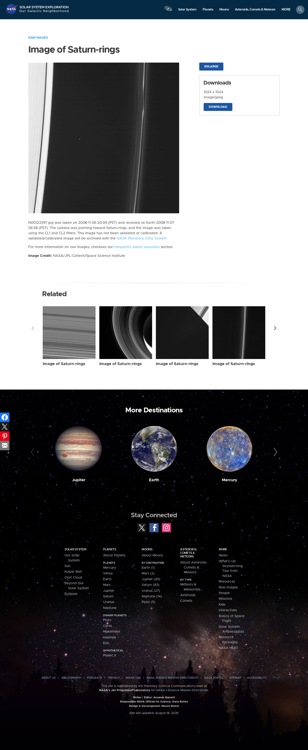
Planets (109, 549)
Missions (225, 598)
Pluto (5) (148, 602)
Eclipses (71, 594)
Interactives (228, 610)
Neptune (109, 608)
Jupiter (78, 480)
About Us (48, 678)
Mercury (229, 480)
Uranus (108, 602)
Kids (222, 604)
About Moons (152, 555)
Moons (147, 549)
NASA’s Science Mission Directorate (182, 690)
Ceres (107, 626)
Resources (227, 581)
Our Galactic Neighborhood (44, 12)
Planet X (109, 655)
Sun (67, 566)
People (224, 593)
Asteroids (187, 595)
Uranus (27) (151, 590)
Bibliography (72, 678)
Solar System (75, 549)
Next (275, 328)
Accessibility (257, 678)
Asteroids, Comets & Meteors (188, 553)
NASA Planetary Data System (142, 238)
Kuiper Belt (73, 571)
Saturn (108, 596)
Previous (33, 328)
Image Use (133, 678)
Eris (106, 643)
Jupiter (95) (151, 579)
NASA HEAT (228, 648)
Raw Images (38, 37)
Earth (154, 480)
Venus (108, 573)
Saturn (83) (150, 585)
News (223, 555)
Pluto (107, 620)
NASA (12, 9)
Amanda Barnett (164, 697)
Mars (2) (148, 573)
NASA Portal (214, 678)
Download (218, 106)
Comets (186, 600)
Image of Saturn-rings (64, 364)
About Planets (114, 555)
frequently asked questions (137, 247)
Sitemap (235, 678)
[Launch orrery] (168, 10)
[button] (286, 10)
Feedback (94, 678)
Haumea (109, 637)
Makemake (111, 631)
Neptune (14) (152, 596)
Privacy (114, 678)
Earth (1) (148, 567)
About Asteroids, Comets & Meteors (193, 567)
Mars (107, 585)
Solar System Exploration (44, 6)
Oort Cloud (73, 577)
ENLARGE (211, 66)
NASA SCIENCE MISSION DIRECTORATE (172, 678)
